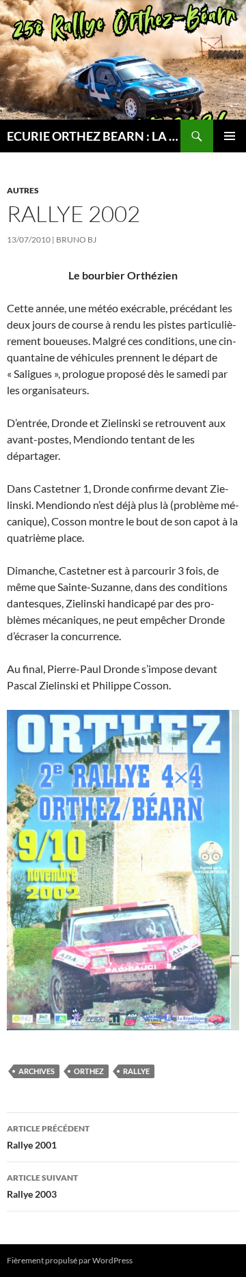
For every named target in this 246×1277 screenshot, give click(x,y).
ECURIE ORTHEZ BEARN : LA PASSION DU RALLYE (93, 135)
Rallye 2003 (42, 1186)
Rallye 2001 (48, 1137)
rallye (136, 1071)
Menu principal (229, 136)
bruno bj (76, 239)
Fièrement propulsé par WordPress (70, 1260)
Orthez (89, 1071)
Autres (23, 190)
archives (36, 1071)
